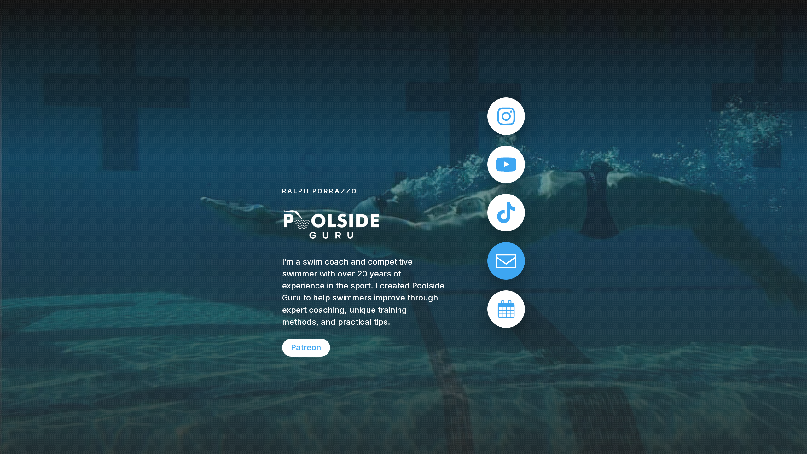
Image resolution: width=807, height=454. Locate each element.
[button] (506, 116)
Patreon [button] (306, 347)
